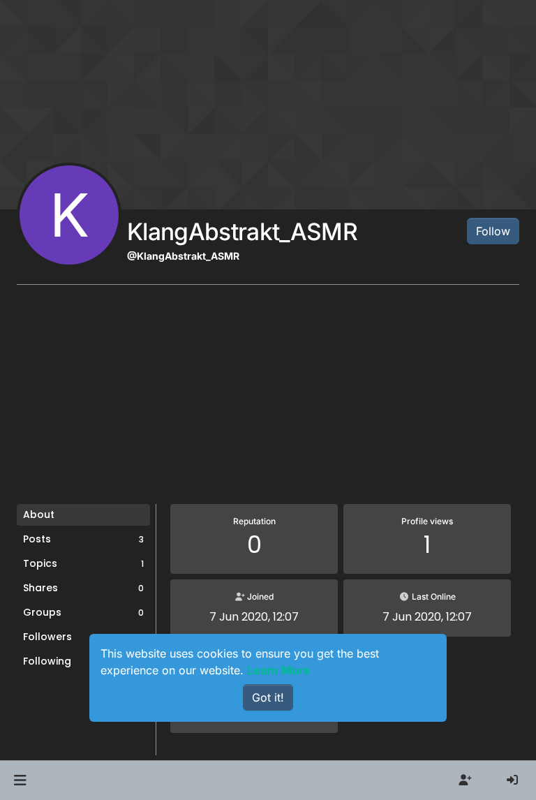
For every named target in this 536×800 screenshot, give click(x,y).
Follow (493, 231)
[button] (20, 780)
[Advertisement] (268, 399)
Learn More (279, 670)
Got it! (268, 697)
